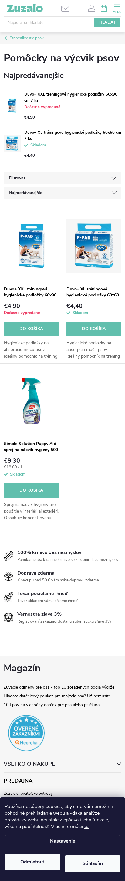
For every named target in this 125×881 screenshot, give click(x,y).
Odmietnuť (32, 862)
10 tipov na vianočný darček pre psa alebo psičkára (52, 705)
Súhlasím (93, 863)
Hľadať (107, 22)
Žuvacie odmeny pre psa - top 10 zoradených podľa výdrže (59, 687)
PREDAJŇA (18, 781)
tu (86, 826)
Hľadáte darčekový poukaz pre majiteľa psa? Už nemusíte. (58, 696)
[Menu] (117, 8)
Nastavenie (62, 841)
